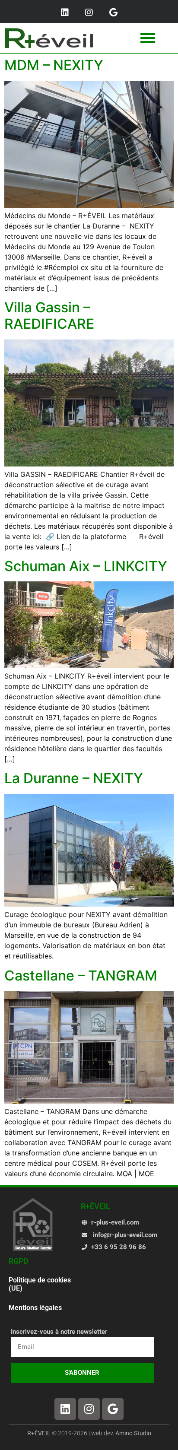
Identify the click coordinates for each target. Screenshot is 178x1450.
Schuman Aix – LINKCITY (85, 566)
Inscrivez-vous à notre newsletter (59, 1332)
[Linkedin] (65, 12)
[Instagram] (89, 12)
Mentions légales (35, 1308)
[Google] (113, 12)
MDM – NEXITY (53, 65)
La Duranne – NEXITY (73, 778)
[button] (148, 38)
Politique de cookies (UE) (40, 1284)
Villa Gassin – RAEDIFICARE (49, 315)
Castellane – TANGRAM (80, 975)
